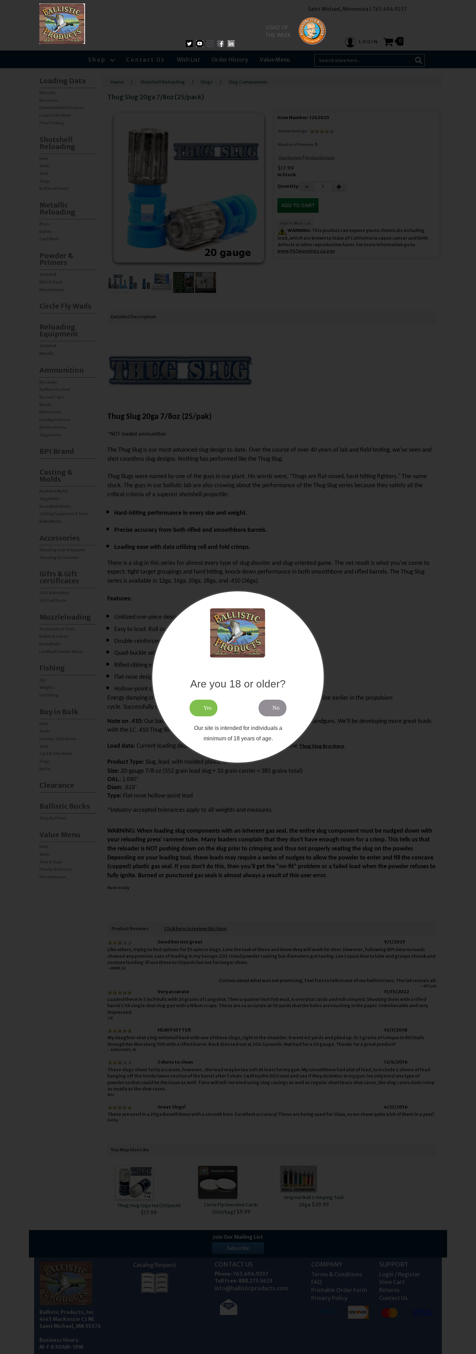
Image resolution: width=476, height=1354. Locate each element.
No (275, 708)
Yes (208, 708)
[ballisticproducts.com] (62, 23)
